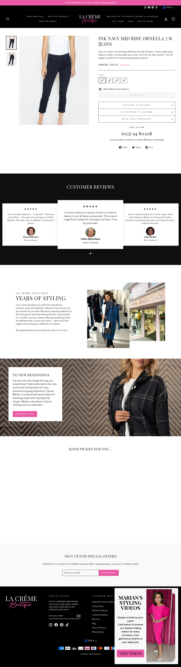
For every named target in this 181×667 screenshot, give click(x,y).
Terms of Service (99, 628)
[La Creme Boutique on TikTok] (67, 625)
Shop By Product (58, 16)
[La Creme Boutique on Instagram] (50, 625)
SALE (131, 21)
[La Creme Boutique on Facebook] (56, 625)
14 (117, 80)
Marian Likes (25, 414)
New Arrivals (35, 16)
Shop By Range (48, 21)
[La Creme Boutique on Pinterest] (61, 625)
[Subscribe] (78, 616)
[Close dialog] (174, 591)
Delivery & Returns (100, 610)
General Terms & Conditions (104, 602)
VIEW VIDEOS (130, 653)
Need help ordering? (137, 119)
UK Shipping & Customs (137, 112)
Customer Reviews (100, 615)
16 (124, 80)
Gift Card (118, 21)
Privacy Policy (98, 606)
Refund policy (98, 632)
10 (102, 80)
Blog (94, 623)
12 (109, 80)
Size (101, 75)
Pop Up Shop (145, 21)
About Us (96, 619)
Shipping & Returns (137, 105)
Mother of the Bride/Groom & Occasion (132, 16)
